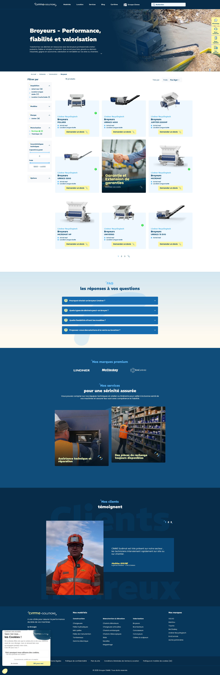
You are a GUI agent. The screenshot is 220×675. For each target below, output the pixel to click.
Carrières (114, 4)
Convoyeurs (138, 634)
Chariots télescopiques (112, 634)
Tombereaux (78, 637)
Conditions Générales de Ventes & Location (121, 661)
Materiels (42, 74)
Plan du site (95, 661)
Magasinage (108, 644)
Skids (105, 637)
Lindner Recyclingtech (177, 633)
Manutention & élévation (114, 618)
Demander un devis (75, 132)
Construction (79, 618)
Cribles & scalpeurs (140, 637)
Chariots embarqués (111, 630)
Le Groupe (32, 627)
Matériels (67, 4)
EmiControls (173, 636)
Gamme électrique (80, 641)
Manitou (172, 622)
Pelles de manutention (82, 634)
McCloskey (173, 629)
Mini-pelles (77, 630)
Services (92, 4)
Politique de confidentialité (76, 661)
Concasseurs (138, 630)
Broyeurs (136, 623)
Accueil (33, 74)
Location (79, 4)
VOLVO (171, 618)
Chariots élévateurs (111, 623)
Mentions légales (54, 661)
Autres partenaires (176, 640)
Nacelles (106, 641)
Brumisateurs (138, 627)
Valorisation (53, 74)
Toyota (171, 626)
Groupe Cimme (133, 5)
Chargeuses (77, 623)
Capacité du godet (36, 150)
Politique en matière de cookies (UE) (157, 661)
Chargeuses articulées (112, 627)
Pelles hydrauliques (80, 627)
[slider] (30, 152)
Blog (103, 4)
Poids (31, 160)
